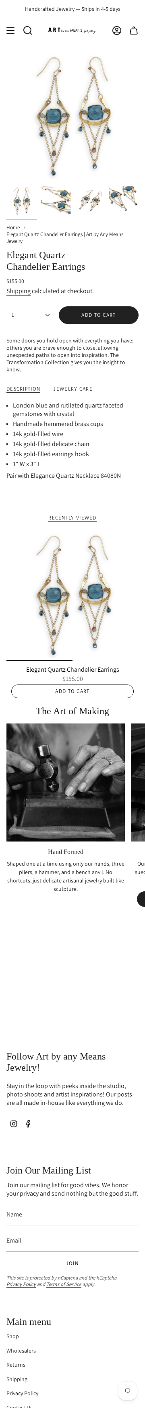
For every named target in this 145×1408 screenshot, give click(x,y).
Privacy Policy (21, 1284)
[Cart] (133, 30)
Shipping (18, 291)
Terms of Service (63, 1284)
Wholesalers (21, 1350)
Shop (12, 1336)
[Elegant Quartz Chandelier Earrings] (72, 595)
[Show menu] (10, 30)
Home (13, 227)
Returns (15, 1364)
